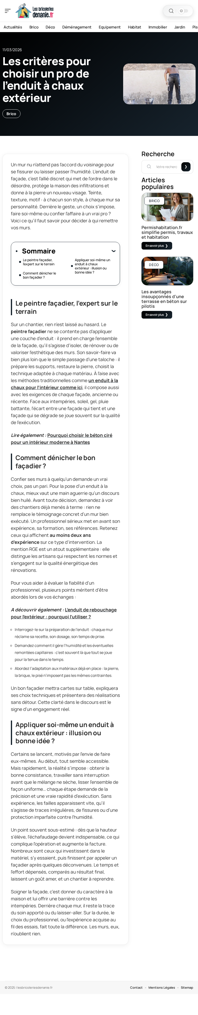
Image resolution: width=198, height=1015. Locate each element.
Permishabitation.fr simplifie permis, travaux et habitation (167, 232)
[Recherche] (171, 11)
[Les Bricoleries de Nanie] (35, 11)
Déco (154, 264)
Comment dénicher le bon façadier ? (39, 275)
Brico (11, 113)
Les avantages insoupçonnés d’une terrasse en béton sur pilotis (164, 299)
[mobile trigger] (9, 11)
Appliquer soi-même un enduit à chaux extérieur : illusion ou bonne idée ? (92, 266)
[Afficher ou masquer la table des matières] (85, 251)
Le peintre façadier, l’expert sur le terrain (38, 262)
